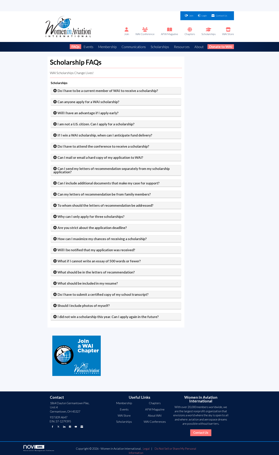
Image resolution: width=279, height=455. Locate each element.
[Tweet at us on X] (58, 426)
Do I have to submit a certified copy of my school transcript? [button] (103, 294)
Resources (182, 47)
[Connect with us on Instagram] (70, 426)
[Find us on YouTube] (75, 426)
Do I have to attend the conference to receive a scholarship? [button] (103, 146)
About (199, 47)
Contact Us (200, 432)
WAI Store (228, 33)
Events (88, 47)
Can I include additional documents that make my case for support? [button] (108, 183)
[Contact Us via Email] (82, 426)
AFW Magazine (169, 33)
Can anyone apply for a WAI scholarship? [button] (88, 102)
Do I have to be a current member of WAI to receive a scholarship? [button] (107, 91)
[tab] (116, 90)
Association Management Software (38, 450)
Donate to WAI (220, 47)
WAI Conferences (155, 421)
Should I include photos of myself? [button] (83, 305)
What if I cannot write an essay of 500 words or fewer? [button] (99, 261)
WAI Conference (145, 33)
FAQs (75, 47)
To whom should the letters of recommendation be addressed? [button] (105, 205)
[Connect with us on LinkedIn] (64, 426)
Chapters (190, 33)
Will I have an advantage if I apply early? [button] (88, 113)
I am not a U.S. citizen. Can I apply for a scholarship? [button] (95, 124)
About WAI (155, 415)
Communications (134, 47)
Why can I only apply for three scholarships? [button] (90, 216)
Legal (146, 448)
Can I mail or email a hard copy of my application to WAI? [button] (100, 157)
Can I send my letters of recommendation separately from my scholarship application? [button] (111, 170)
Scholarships (209, 33)
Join (126, 33)
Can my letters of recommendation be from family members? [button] (104, 194)
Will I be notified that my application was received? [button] (96, 250)
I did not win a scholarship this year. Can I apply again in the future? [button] (108, 317)
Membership (107, 47)
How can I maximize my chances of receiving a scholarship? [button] (102, 239)
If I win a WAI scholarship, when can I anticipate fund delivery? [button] (104, 135)
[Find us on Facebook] (52, 426)
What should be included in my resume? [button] (87, 283)
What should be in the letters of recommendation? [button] (96, 272)
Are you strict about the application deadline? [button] (92, 228)
